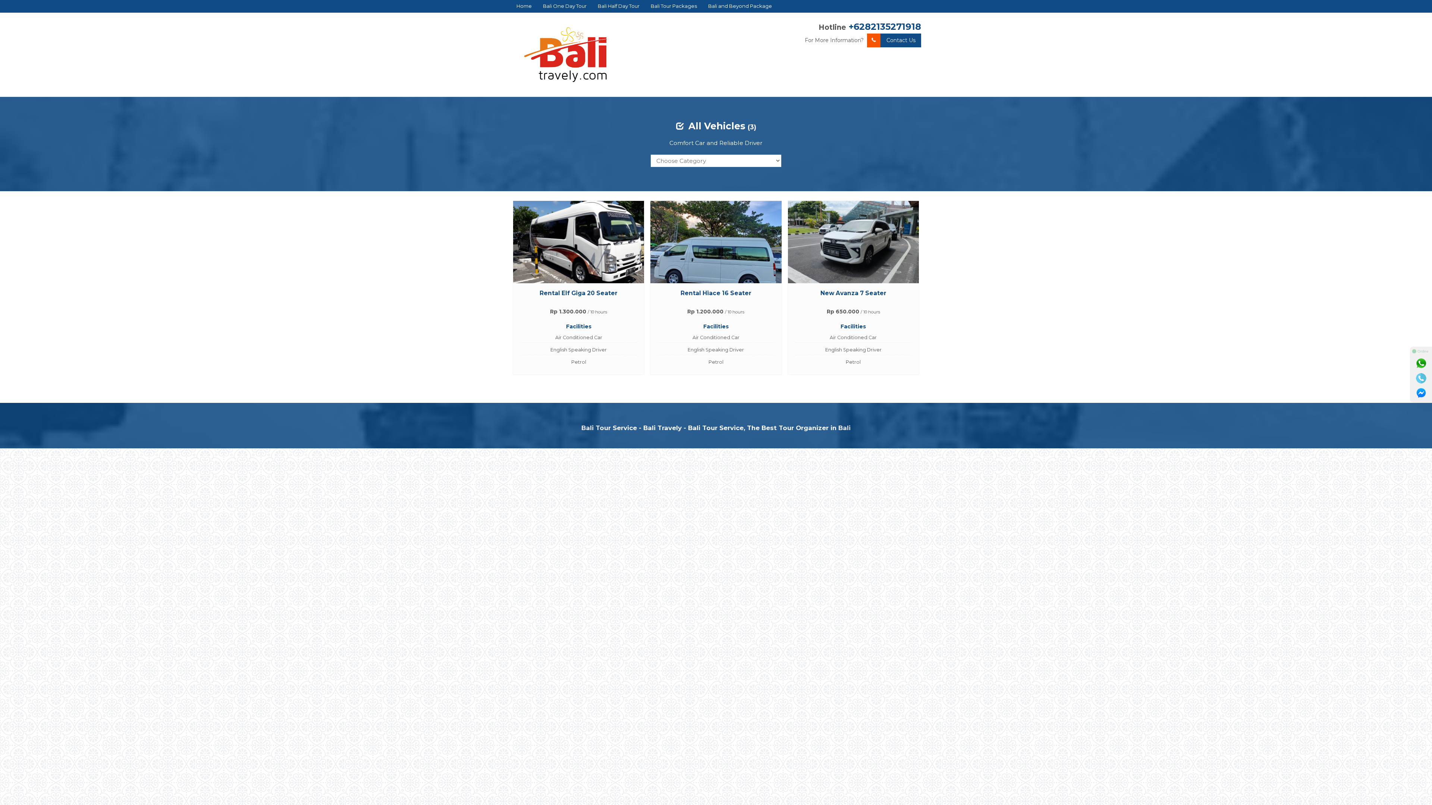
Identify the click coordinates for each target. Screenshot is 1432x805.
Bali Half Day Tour (619, 6)
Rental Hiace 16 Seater (716, 293)
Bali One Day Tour (565, 6)
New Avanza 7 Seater (853, 293)
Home (524, 6)
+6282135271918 (885, 26)
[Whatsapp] (1421, 363)
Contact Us (901, 40)
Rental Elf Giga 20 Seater (579, 293)
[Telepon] (1421, 378)
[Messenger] (1421, 393)
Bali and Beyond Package (740, 6)
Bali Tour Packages (674, 6)
